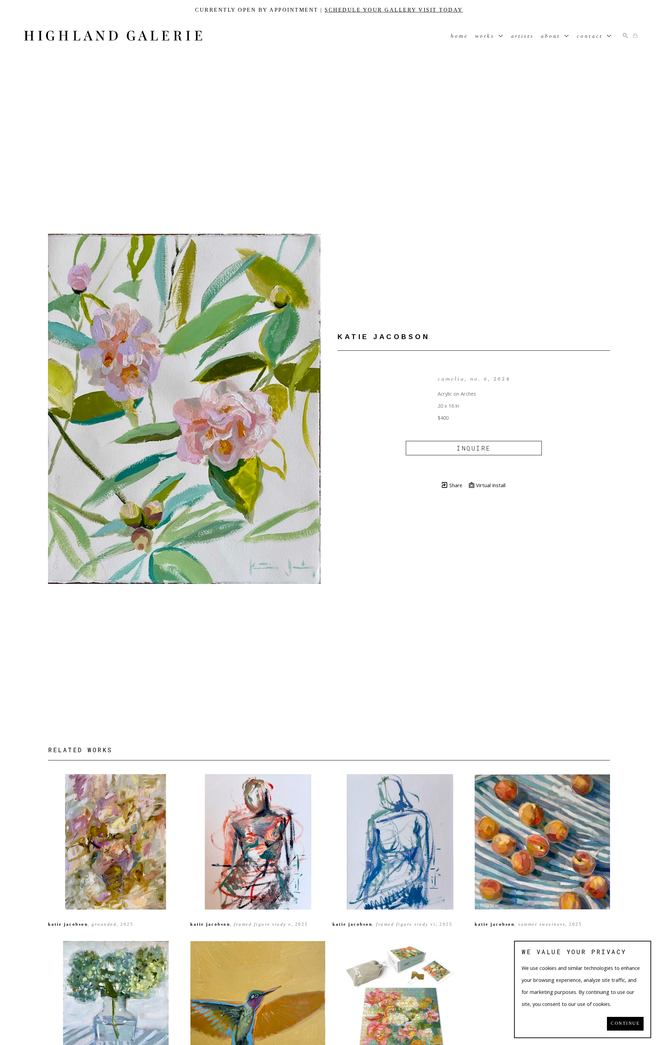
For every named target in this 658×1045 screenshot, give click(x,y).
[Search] (625, 35)
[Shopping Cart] (635, 35)
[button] (489, 36)
